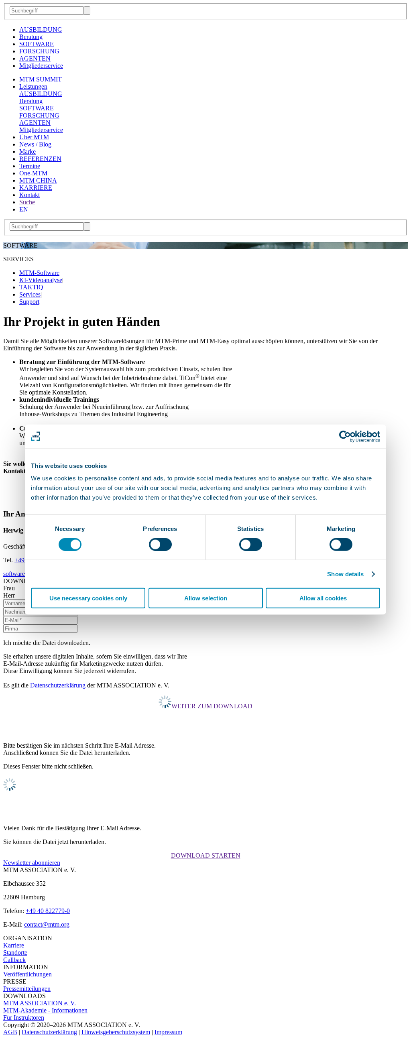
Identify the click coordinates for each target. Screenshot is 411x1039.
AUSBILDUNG (40, 29)
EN (23, 209)
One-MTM (33, 173)
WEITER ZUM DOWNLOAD (211, 706)
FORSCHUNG (39, 51)
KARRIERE (35, 187)
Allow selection (205, 598)
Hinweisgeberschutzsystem (115, 1032)
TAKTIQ (31, 287)
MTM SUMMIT (40, 79)
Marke (27, 151)
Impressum (168, 1032)
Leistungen (33, 86)
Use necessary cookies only (88, 598)
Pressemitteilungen (27, 988)
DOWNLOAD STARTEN (205, 855)
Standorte (15, 952)
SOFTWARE (36, 44)
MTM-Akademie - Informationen (45, 1010)
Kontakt (29, 194)
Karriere (13, 945)
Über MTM (34, 137)
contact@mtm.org (46, 924)
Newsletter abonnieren (31, 862)
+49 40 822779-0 (48, 910)
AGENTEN (35, 58)
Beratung (31, 36)
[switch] (160, 544)
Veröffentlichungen (27, 974)
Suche (27, 202)
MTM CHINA (38, 180)
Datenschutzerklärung (57, 685)
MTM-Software (39, 272)
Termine (29, 166)
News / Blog (35, 144)
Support (29, 301)
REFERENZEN (40, 158)
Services (30, 294)
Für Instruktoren (23, 1017)
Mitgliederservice (41, 65)
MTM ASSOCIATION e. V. (39, 1003)
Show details (345, 573)
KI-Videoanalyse (40, 280)
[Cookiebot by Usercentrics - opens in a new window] (345, 436)
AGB (10, 1032)
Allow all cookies (323, 598)
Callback (14, 959)
